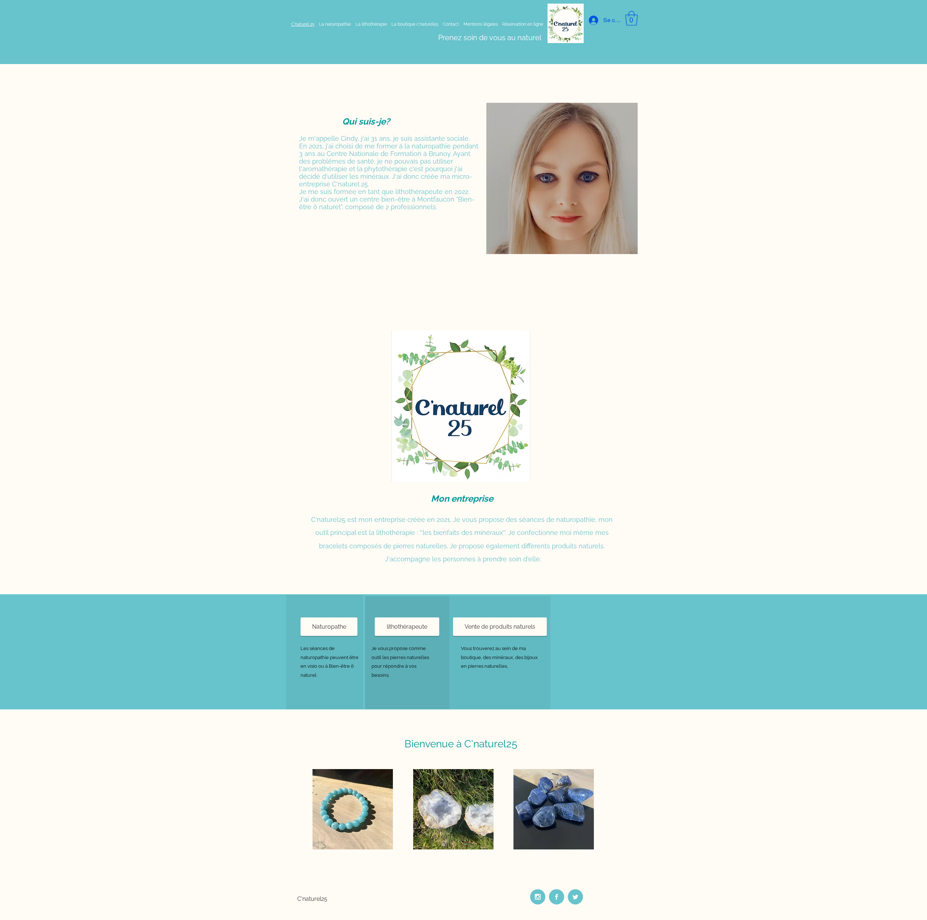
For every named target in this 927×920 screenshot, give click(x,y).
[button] (631, 18)
